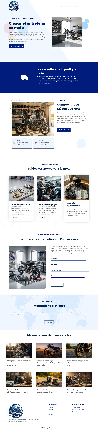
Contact (85, 6)
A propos (68, 6)
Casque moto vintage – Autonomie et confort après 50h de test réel (49, 363)
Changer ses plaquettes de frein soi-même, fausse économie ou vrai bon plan (19, 363)
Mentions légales (76, 407)
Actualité (49, 322)
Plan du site (75, 412)
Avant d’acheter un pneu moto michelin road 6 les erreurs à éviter (78, 363)
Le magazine (76, 6)
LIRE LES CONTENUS (17, 46)
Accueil (60, 6)
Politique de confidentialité (78, 409)
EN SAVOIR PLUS (64, 130)
